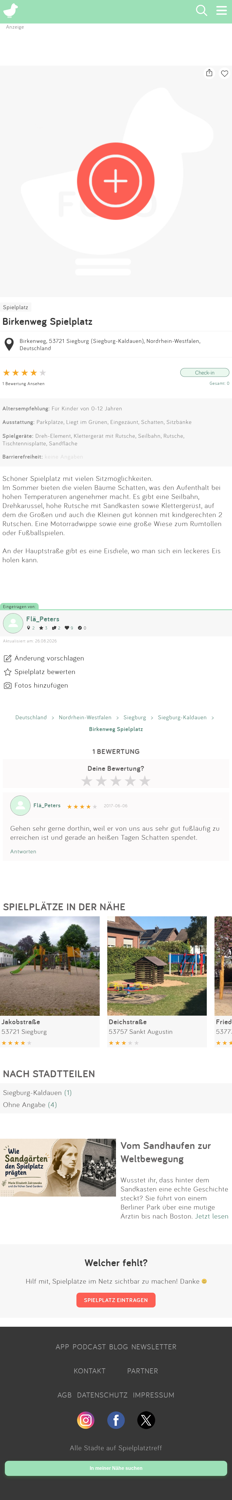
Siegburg (135, 717)
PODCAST (89, 1346)
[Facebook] (116, 1426)
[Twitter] (146, 1426)
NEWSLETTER (154, 1346)
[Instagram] (86, 1426)
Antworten (23, 851)
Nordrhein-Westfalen (85, 717)
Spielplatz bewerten (45, 671)
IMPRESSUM (154, 1395)
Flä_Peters (43, 618)
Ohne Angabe (24, 1104)
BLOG (118, 1346)
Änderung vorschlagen (49, 657)
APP (62, 1346)
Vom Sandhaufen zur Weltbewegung (166, 1152)
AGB (64, 1395)
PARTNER (142, 1371)
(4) (52, 1104)
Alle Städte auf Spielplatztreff (116, 1447)
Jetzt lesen (212, 1215)
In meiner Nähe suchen (116, 1468)
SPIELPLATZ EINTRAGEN (116, 1300)
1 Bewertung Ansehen (23, 383)
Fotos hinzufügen (41, 684)
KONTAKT (90, 1371)
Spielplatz (15, 307)
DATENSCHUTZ (102, 1395)
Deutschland (31, 717)
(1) (68, 1092)
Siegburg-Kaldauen (182, 717)
